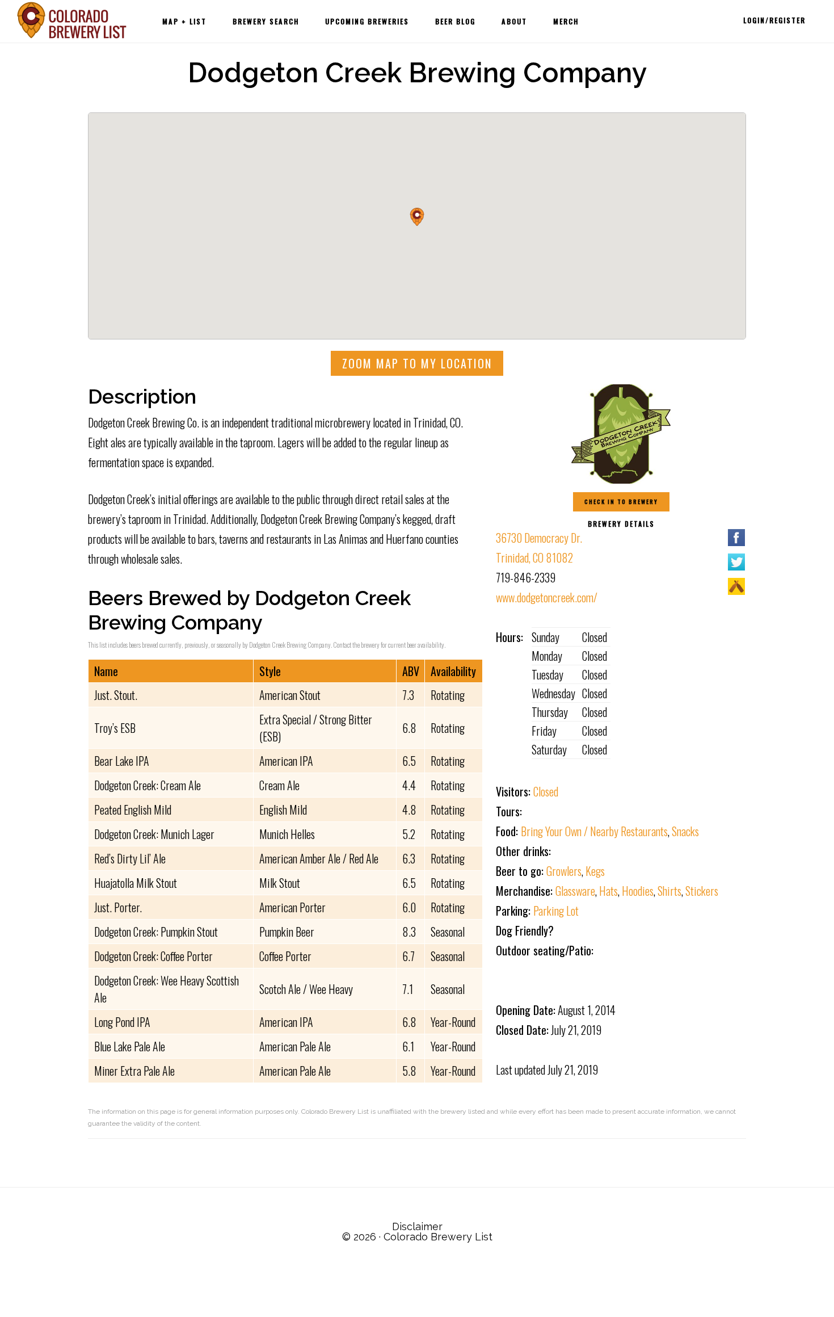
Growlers (564, 870)
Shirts (669, 890)
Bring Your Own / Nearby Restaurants (594, 831)
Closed (545, 791)
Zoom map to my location (417, 363)
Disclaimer (417, 1226)
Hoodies (638, 890)
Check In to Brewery (621, 501)
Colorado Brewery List (73, 20)
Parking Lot (556, 910)
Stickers (701, 890)
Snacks (685, 831)
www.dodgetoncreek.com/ (546, 597)
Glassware (575, 890)
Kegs (595, 870)
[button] (417, 217)
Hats (608, 890)
